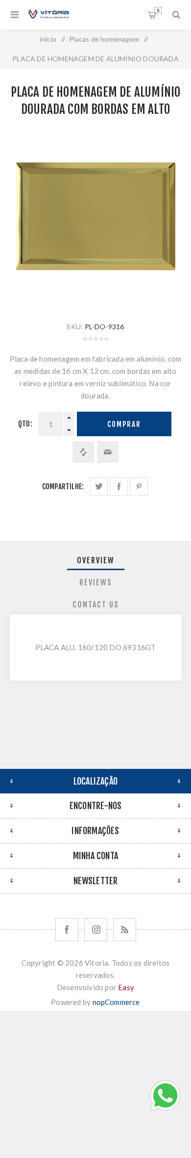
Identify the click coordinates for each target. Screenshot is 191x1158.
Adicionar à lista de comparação (83, 452)
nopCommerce (116, 1002)
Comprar (124, 424)
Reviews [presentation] (95, 582)
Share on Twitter (99, 486)
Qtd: (25, 423)
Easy (126, 987)
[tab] (96, 560)
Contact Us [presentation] (95, 604)
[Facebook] (66, 929)
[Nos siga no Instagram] (95, 929)
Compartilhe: (63, 486)
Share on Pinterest (139, 486)
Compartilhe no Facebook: (119, 486)
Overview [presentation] (96, 560)
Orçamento (158, 10)
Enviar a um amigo (108, 452)
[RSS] (124, 929)
